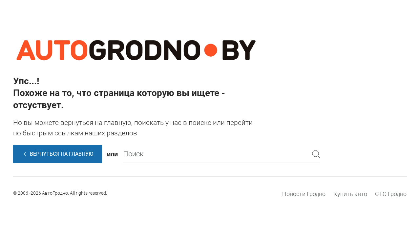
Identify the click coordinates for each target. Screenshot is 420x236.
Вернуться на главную (61, 154)
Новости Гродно (304, 193)
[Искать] (316, 154)
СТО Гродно (391, 193)
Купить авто (350, 193)
